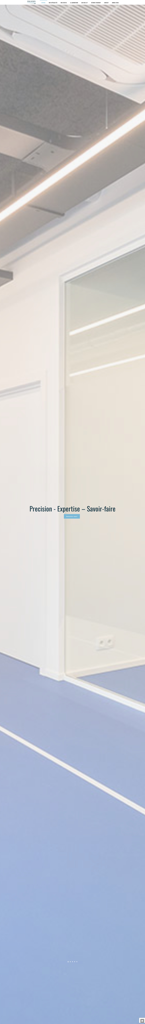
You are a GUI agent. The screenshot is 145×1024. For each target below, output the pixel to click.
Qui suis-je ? (84, 3)
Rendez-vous (115, 3)
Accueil (43, 3)
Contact (106, 3)
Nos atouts (64, 3)
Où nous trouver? (96, 3)
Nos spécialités (53, 3)
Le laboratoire (74, 3)
